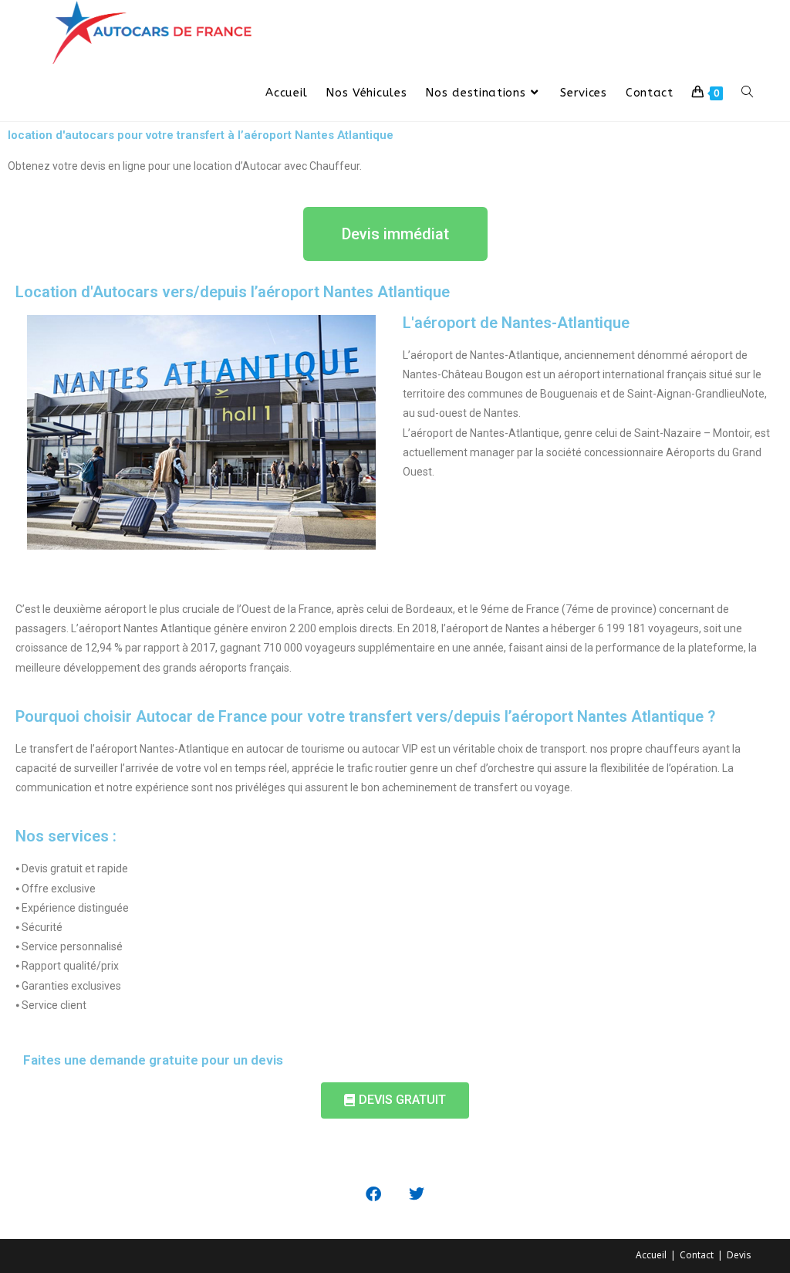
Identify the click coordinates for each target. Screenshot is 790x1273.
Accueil (651, 1254)
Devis (739, 1254)
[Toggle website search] (747, 92)
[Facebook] (373, 1194)
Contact (697, 1254)
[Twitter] (416, 1194)
